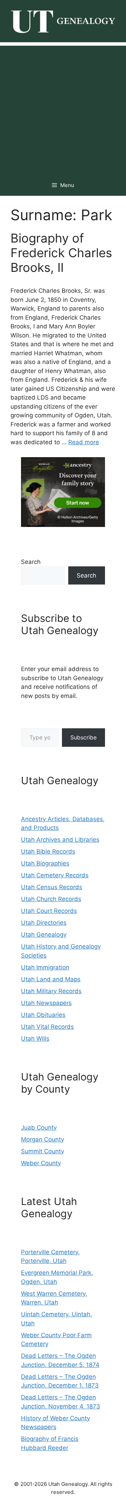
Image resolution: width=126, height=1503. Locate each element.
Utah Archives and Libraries (60, 839)
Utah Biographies (45, 863)
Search (31, 561)
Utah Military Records (51, 991)
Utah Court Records (49, 910)
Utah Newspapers (46, 1002)
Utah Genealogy (43, 934)
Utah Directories (43, 922)
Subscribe (83, 737)
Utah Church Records (51, 898)
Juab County (39, 1127)
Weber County (41, 1163)
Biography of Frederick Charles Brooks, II (61, 253)
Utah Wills (35, 1038)
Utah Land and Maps (50, 979)
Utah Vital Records (47, 1026)
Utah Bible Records (48, 851)
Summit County (42, 1151)
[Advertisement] (63, 108)
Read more (83, 442)
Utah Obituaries (43, 1014)
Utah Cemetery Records (55, 875)
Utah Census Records (51, 887)
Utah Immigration (45, 967)
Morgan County (42, 1139)
